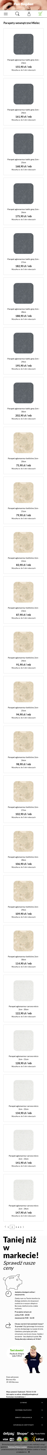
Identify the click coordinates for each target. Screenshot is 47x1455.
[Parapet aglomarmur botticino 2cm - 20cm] (23, 442)
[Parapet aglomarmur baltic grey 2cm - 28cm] (23, 293)
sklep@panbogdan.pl (30, 1394)
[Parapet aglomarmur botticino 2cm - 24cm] (23, 642)
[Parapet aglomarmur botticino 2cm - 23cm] (23, 592)
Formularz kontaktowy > (16, 1397)
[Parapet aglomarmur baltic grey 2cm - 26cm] (23, 193)
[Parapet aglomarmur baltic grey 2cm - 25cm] (23, 143)
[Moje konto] (29, 13)
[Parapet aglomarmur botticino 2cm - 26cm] (23, 741)
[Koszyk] (40, 14)
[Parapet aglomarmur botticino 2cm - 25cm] (23, 692)
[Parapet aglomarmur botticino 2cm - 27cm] (23, 791)
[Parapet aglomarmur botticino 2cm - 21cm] (23, 492)
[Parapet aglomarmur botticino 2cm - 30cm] (23, 941)
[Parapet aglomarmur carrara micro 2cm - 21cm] (23, 1040)
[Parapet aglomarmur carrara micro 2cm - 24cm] (23, 1190)
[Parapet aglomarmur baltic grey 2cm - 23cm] (23, 44)
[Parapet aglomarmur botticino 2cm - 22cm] (23, 542)
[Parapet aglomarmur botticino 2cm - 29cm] (23, 891)
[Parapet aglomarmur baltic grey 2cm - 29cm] (23, 343)
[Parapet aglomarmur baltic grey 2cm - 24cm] (23, 94)
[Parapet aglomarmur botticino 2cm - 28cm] (23, 841)
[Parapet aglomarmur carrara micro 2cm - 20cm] (23, 990)
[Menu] (5, 14)
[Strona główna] (23, 5)
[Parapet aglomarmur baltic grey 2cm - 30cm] (23, 393)
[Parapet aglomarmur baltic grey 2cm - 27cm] (23, 243)
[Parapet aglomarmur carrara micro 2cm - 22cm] (23, 1090)
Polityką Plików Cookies (17, 1447)
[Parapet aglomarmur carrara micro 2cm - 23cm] (23, 1140)
